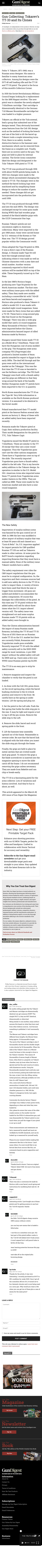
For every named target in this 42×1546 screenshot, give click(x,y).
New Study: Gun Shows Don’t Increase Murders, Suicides (30, 957)
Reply (10, 1155)
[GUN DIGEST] (21, 3)
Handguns (12, 13)
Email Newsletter (8, 1507)
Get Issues (10, 1410)
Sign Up (9, 1432)
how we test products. (28, 31)
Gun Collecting (11, 939)
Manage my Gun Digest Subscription (14, 1504)
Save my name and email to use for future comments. (21, 1333)
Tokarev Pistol (15, 941)
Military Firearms (20, 13)
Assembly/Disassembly (10, 1526)
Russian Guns (6, 941)
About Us (5, 1479)
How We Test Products (10, 1491)
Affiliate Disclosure (8, 1495)
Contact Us (5, 1482)
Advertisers (6, 1538)
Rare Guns (36, 939)
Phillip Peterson (6, 23)
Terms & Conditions (9, 1488)
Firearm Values (7, 1519)
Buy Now (9, 1453)
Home (5, 9)
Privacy (4, 1485)
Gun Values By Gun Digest (11, 1522)
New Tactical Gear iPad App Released (11, 956)
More (10, 9)
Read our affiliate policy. (8, 31)
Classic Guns (18, 9)
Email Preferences (8, 1510)
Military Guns (27, 939)
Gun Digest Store (7, 1529)
